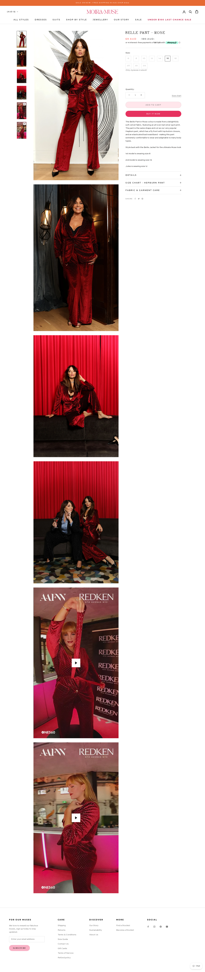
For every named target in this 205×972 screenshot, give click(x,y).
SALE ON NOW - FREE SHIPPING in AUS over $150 (102, 3)
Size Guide (63, 939)
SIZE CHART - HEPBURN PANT (145, 182)
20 (128, 66)
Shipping (62, 925)
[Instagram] (154, 926)
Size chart (176, 96)
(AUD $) (11, 12)
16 (168, 58)
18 (175, 58)
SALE (138, 19)
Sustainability (95, 930)
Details (131, 175)
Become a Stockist (125, 930)
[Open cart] (196, 11)
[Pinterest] (142, 199)
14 (160, 58)
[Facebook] (135, 199)
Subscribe (19, 948)
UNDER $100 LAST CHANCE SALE (170, 19)
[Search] (190, 11)
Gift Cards (62, 948)
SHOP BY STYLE (76, 19)
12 (152, 58)
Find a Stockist (123, 925)
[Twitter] (139, 199)
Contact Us (63, 944)
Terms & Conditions (67, 935)
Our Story (93, 925)
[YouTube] (167, 926)
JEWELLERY (100, 19)
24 (144, 66)
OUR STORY (121, 19)
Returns (61, 930)
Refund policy (64, 958)
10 (144, 58)
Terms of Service (65, 953)
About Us (93, 935)
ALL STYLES (21, 19)
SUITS (56, 19)
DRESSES (41, 19)
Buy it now (153, 114)
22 (136, 66)
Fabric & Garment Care (143, 190)
